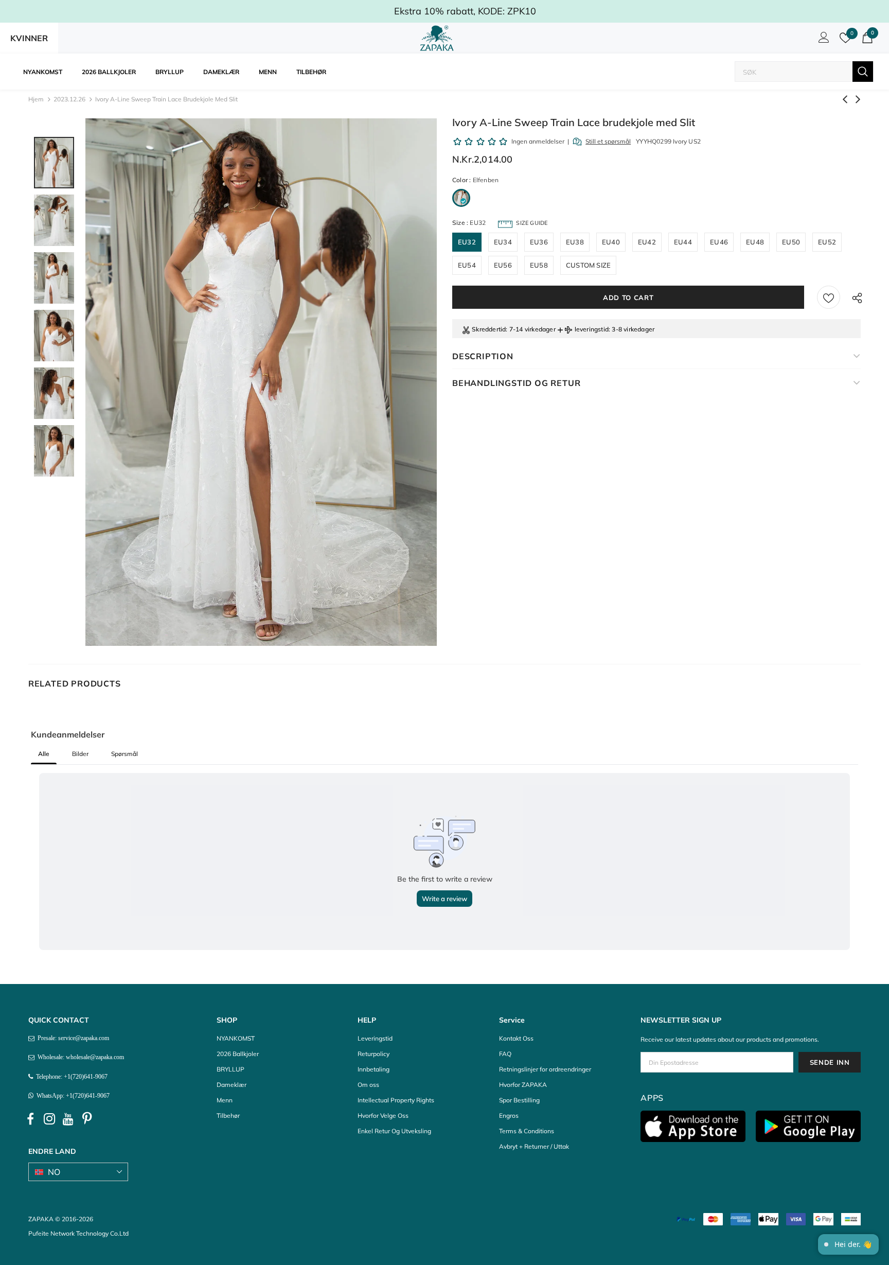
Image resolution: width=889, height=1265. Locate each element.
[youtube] (68, 1119)
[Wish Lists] (828, 297)
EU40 (611, 242)
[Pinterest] (87, 1119)
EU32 (467, 242)
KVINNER (29, 38)
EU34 (503, 242)
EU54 (467, 265)
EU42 (647, 242)
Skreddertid (489, 329)
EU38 (575, 242)
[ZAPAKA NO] (437, 38)
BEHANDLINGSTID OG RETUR (516, 383)
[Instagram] (49, 1119)
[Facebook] (30, 1119)
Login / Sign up (822, 40)
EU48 (755, 242)
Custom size (588, 265)
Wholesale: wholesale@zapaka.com (79, 1057)
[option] (261, 382)
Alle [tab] (43, 754)
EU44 (683, 242)
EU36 (539, 242)
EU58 (539, 265)
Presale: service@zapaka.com (71, 1038)
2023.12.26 (69, 99)
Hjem (36, 99)
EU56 (503, 265)
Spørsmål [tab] (124, 754)
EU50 (791, 242)
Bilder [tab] (80, 754)
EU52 (827, 242)
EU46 (719, 242)
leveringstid (592, 329)
